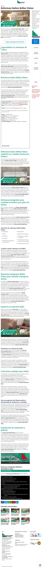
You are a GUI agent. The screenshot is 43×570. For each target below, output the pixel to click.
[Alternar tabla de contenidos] (27, 477)
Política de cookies (18, 534)
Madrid (2, 6)
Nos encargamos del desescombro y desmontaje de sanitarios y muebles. (16, 495)
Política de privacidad (19, 535)
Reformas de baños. (34, 86)
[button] (1, 48)
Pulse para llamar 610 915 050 (35, 41)
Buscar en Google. (5, 146)
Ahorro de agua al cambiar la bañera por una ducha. (36, 91)
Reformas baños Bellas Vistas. (8, 480)
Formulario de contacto (19, 542)
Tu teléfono (36, 58)
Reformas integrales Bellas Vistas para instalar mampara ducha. (15, 488)
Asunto (36, 63)
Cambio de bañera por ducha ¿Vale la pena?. (36, 96)
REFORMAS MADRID (7, 471)
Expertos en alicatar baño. (7, 490)
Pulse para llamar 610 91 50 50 (15, 42)
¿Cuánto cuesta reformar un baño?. (11, 487)
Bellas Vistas (16, 108)
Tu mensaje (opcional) (36, 68)
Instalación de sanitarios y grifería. (9, 497)
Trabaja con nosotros (19, 536)
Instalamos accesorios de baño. (10, 491)
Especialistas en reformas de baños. (9, 479)
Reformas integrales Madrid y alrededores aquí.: (13, 498)
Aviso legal (17, 533)
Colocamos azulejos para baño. (8, 493)
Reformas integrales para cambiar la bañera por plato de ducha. (15, 484)
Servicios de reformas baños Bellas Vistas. (12, 486)
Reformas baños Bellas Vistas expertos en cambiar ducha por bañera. (14, 482)
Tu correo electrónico (36, 53)
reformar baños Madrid (16, 103)
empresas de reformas (23, 101)
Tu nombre (36, 47)
